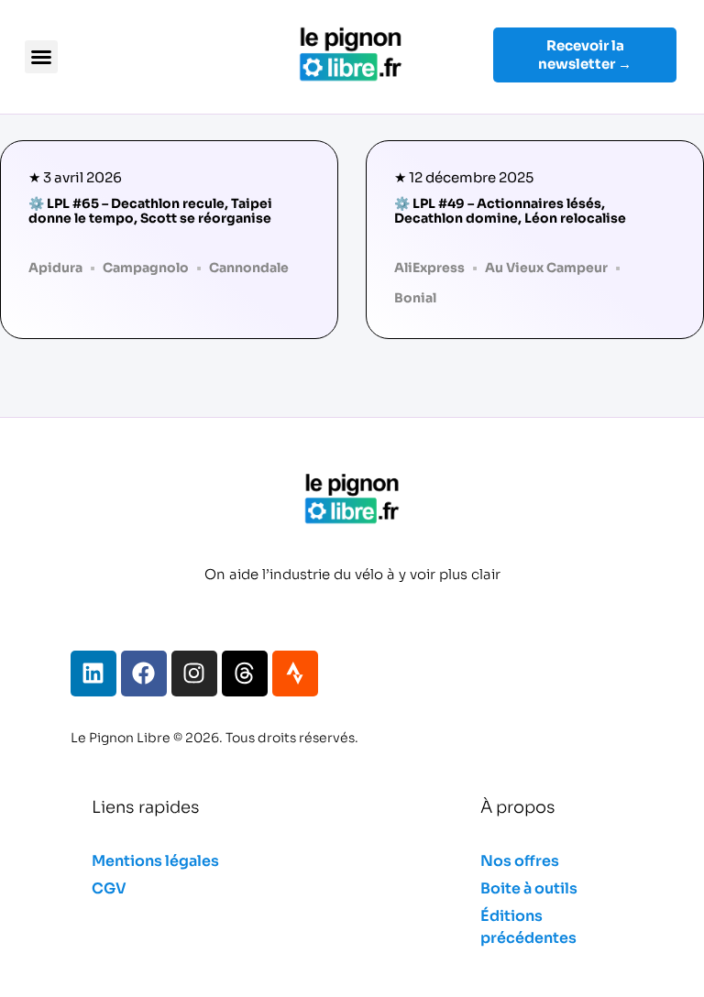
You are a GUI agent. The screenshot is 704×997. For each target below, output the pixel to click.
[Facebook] (144, 673)
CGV (109, 888)
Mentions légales (155, 861)
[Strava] (295, 673)
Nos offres (519, 861)
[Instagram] (194, 673)
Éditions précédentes (528, 927)
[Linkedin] (93, 673)
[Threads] (245, 673)
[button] (41, 56)
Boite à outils (529, 888)
